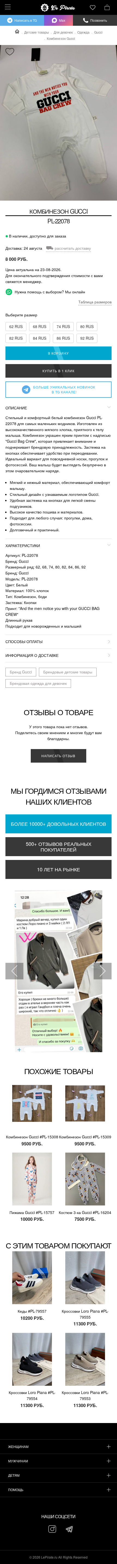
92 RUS (87, 338)
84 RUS (39, 338)
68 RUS (39, 326)
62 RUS (16, 326)
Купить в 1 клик (58, 370)
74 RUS (63, 326)
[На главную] (58, 8)
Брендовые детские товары (67, 672)
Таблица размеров (95, 301)
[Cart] (107, 7)
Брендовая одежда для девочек (38, 683)
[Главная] (17, 31)
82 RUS (16, 338)
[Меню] (7, 7)
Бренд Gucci (21, 672)
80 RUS (87, 326)
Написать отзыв (58, 755)
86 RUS (63, 338)
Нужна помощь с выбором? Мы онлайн (49, 291)
